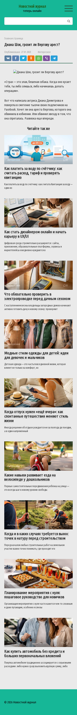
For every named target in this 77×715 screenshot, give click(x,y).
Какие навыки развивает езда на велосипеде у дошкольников (30, 477)
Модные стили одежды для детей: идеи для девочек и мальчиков (36, 355)
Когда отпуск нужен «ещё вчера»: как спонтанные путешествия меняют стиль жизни (36, 416)
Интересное (44, 51)
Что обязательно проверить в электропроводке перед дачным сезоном (37, 296)
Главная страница (13, 38)
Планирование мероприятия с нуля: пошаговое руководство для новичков (34, 594)
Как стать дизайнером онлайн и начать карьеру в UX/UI (35, 234)
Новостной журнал (32, 6)
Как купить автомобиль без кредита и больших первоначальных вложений (34, 653)
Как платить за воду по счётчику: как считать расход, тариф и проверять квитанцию (33, 173)
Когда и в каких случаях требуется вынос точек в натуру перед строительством (36, 535)
